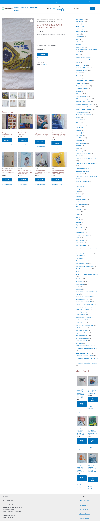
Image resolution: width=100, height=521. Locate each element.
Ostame (16, 10)
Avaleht (16, 7)
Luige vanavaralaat (60, 2)
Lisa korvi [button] (6, 140)
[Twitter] (54, 8)
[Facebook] (50, 8)
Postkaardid (33, 7)
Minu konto (92, 2)
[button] (31, 20)
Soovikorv (83, 2)
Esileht (38, 19)
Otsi (92, 8)
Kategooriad (52, 19)
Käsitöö (58, 19)
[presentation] (27, 7)
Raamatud (23, 7)
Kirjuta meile (73, 2)
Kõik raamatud (44, 19)
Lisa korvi (42, 54)
